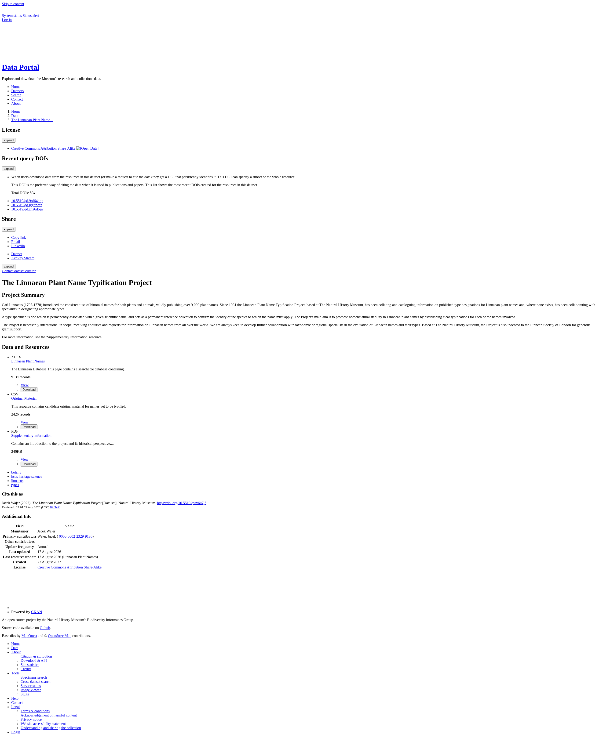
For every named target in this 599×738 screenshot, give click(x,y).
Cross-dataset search (36, 682)
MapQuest (29, 636)
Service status (31, 686)
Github (45, 628)
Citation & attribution (36, 656)
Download (29, 389)
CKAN (36, 612)
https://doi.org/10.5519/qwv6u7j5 (181, 503)
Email (15, 242)
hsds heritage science (26, 476)
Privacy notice (31, 719)
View (25, 385)
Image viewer (31, 690)
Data (14, 116)
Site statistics (30, 665)
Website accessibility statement (43, 724)
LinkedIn (18, 246)
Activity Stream (22, 258)
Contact (17, 703)
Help (14, 698)
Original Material (24, 398)
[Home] (37, 56)
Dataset (16, 254)
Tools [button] (15, 673)
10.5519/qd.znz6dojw (27, 209)
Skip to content (13, 4)
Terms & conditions (35, 711)
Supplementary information (31, 436)
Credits (26, 669)
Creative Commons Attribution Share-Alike (43, 148)
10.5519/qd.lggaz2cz (26, 205)
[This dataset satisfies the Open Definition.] (87, 148)
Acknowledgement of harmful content (49, 715)
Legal (15, 707)
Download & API (34, 660)
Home (15, 644)
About (16, 652)
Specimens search (34, 677)
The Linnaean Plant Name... (32, 120)
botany (16, 472)
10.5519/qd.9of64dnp (27, 201)
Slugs (25, 694)
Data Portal (20, 67)
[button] (37, 39)
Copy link (18, 237)
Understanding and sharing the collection (51, 728)
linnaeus (17, 481)
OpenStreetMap (59, 636)
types (15, 485)
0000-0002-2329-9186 (75, 536)
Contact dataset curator (19, 271)
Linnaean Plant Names (28, 361)
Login (15, 732)
